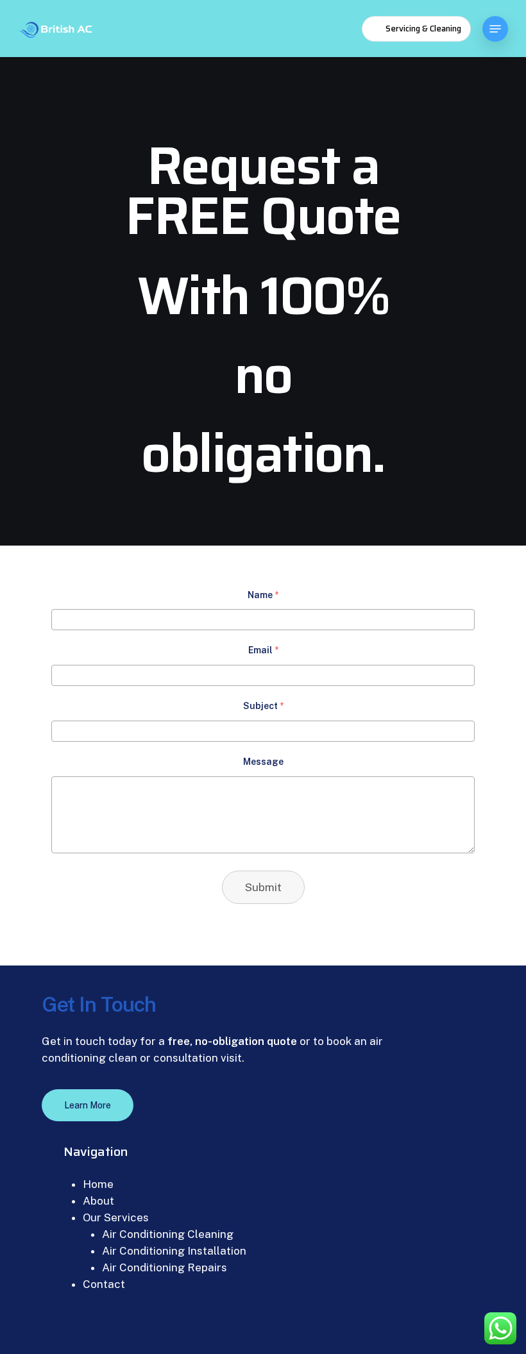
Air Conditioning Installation (174, 1250)
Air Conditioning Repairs (164, 1267)
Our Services (116, 1217)
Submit (263, 887)
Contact (104, 1284)
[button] (495, 28)
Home (98, 1184)
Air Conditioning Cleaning (167, 1234)
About (98, 1200)
